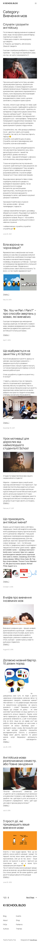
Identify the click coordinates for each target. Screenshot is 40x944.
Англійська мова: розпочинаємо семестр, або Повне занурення (20, 761)
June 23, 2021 (7, 234)
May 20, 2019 (7, 300)
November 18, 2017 (9, 428)
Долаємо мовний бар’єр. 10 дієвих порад (20, 662)
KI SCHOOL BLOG (10, 3)
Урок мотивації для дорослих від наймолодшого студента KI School (16, 443)
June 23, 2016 (7, 882)
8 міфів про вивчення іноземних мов (17, 599)
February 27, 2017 (8, 508)
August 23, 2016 (8, 649)
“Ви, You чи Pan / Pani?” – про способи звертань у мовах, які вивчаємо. (19, 313)
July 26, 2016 (7, 747)
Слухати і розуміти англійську (16, 26)
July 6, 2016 (6, 810)
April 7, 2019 (7, 340)
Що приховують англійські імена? (15, 520)
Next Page (31, 897)
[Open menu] (35, 3)
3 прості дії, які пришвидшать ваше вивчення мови (16, 824)
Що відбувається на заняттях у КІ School (16, 352)
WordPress (33, 940)
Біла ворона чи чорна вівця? (13, 246)
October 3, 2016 (8, 587)
